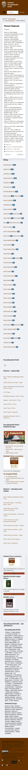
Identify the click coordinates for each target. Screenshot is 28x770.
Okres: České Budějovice (10, 231)
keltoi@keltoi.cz (5, 746)
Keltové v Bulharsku (10, 719)
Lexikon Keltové (15, 632)
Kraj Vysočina (7, 338)
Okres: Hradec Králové (9, 249)
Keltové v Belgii (18, 718)
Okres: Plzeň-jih (7, 320)
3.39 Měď (8, 685)
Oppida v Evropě (15, 721)
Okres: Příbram (7, 244)
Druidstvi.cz (17, 693)
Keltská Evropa (11, 703)
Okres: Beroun (7, 253)
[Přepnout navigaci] (4, 12)
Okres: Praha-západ (8, 267)
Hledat (22, 12)
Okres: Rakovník (7, 333)
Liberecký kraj (7, 342)
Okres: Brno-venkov (14, 222)
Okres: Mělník (7, 218)
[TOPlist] (4, 765)
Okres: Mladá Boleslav (9, 240)
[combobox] (12, 12)
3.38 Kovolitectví (17, 683)
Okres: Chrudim (7, 302)
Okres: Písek (16, 213)
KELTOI (3, 754)
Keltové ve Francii (10, 709)
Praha (5, 222)
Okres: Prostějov (7, 227)
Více (13, 573)
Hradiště (17, 258)
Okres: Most (17, 324)
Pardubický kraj (7, 204)
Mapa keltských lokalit (12, 453)
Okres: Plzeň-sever (8, 311)
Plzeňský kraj (7, 182)
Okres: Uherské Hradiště (10, 329)
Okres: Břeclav (7, 280)
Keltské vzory (8, 597)
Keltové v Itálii (9, 718)
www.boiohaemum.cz (6, 758)
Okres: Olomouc (7, 258)
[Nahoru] (25, 767)
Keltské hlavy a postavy (12, 556)
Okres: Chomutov (8, 284)
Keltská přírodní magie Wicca (12, 577)
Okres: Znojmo (17, 236)
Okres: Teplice (7, 289)
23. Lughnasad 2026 (11, 476)
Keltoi (25, 749)
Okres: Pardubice (8, 307)
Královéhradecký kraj (9, 191)
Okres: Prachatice (8, 316)
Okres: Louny (7, 196)
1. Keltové (7, 632)
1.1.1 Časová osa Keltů (11, 634)
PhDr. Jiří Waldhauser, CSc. (12, 695)
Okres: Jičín (6, 236)
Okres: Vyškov (7, 271)
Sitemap (16, 700)
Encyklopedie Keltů (12, 630)
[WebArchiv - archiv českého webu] (10, 760)
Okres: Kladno (17, 218)
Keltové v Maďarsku (10, 714)
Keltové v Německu (16, 707)
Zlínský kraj (17, 196)
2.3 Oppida (14, 640)
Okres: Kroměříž (7, 293)
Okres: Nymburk (7, 262)
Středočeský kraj (8, 164)
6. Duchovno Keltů (14, 688)
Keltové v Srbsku (16, 713)
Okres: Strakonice (8, 209)
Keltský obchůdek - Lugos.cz (13, 697)
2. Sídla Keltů (16, 637)
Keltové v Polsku (13, 716)
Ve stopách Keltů (10, 474)
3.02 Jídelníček (13, 646)
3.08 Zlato (20, 651)
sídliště (16, 338)
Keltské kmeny (9, 693)
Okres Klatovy (7, 324)
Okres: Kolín (6, 213)
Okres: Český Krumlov (9, 347)
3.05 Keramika (12, 649)
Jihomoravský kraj (8, 178)
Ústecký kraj (6, 169)
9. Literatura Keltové (17, 147)
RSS (21, 760)
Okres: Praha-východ (9, 275)
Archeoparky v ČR (10, 699)
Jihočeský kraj (7, 173)
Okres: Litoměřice (8, 200)
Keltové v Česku (9, 706)
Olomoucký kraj (7, 187)
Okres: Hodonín (7, 298)
